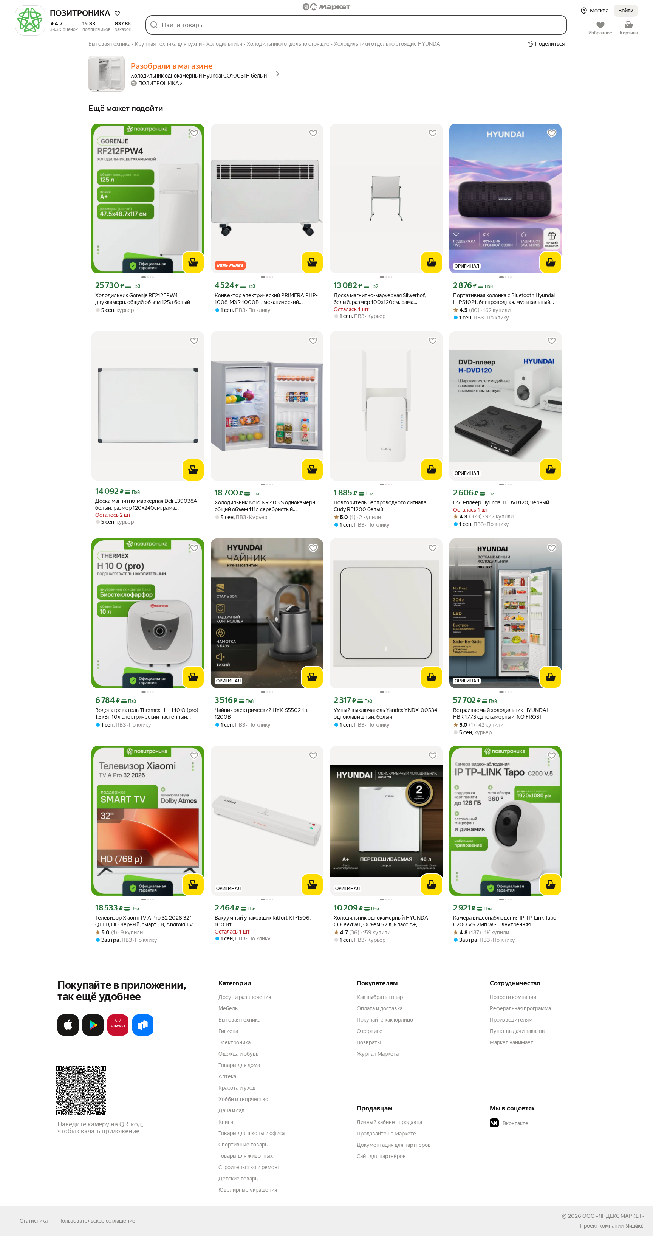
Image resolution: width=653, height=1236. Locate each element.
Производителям (511, 1020)
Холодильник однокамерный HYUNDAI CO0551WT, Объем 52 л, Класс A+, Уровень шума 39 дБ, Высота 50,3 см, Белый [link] (382, 921)
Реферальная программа (520, 1008)
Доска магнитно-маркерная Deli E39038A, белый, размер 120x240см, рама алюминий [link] (146, 504)
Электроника (234, 1042)
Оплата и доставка (379, 1008)
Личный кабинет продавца (389, 1122)
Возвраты (369, 1042)
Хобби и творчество (243, 1099)
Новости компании (513, 997)
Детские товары (238, 1179)
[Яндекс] (634, 1226)
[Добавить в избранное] (194, 133)
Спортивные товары (243, 1144)
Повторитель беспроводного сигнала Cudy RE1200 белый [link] (380, 505)
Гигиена (228, 1031)
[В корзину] (193, 262)
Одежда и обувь (238, 1054)
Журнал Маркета (378, 1054)
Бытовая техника (239, 1020)
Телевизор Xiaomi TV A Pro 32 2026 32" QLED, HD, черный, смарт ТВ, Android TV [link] (144, 921)
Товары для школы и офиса (251, 1133)
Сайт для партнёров (381, 1156)
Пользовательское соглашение (96, 1221)
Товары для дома (239, 1065)
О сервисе (369, 1031)
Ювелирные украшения (247, 1190)
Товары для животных (245, 1156)
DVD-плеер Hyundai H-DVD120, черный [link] (501, 502)
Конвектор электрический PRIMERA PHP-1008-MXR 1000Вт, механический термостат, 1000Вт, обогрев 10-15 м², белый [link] (266, 299)
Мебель (228, 1008)
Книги (225, 1122)
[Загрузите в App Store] (68, 1034)
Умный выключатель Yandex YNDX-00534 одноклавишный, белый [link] (385, 713)
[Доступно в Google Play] (93, 1034)
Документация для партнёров (394, 1145)
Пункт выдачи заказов (517, 1031)
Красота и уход (236, 1088)
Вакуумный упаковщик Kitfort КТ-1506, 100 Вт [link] (263, 921)
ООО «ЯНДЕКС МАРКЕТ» (613, 1216)
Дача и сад (231, 1110)
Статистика (34, 1221)
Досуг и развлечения (244, 997)
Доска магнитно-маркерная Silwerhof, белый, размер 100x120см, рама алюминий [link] (380, 299)
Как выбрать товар (380, 997)
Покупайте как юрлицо (385, 1020)
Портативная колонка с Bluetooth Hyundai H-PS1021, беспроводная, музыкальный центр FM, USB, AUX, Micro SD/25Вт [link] (504, 299)
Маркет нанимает (511, 1042)
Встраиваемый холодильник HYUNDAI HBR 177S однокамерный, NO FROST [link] (500, 713)
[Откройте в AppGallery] (117, 1034)
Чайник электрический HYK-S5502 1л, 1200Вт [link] (261, 713)
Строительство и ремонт (249, 1167)
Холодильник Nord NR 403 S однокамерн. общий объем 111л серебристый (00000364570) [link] (265, 506)
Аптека (227, 1076)
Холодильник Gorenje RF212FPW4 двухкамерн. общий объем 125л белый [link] (142, 298)
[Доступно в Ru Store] (142, 1034)
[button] (117, 13)
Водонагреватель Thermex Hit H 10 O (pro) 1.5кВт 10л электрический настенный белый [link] (146, 713)
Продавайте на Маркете (386, 1134)
